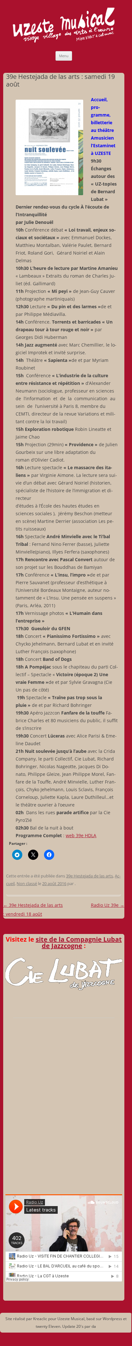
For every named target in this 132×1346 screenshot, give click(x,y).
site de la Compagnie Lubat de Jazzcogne (79, 942)
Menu (64, 55)
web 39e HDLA (81, 835)
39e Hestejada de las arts (89, 876)
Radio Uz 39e (107, 905)
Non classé (27, 883)
